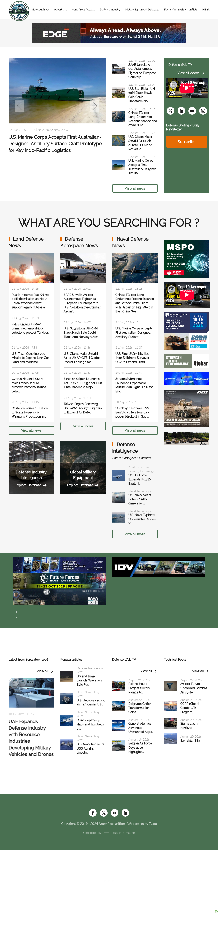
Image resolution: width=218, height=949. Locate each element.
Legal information (123, 832)
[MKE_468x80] (59, 596)
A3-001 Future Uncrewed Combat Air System (193, 688)
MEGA (205, 9)
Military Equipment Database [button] (142, 9)
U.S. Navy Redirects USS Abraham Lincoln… (90, 748)
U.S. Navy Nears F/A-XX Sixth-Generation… (139, 499)
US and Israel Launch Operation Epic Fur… (89, 680)
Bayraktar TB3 (190, 740)
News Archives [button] (41, 9)
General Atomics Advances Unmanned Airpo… (140, 728)
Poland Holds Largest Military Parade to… (139, 688)
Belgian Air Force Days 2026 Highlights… (140, 747)
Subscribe (187, 142)
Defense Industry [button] (110, 9)
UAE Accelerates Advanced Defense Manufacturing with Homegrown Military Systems (31, 735)
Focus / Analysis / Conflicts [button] (180, 9)
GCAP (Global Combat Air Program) (189, 708)
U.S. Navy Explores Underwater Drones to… (142, 519)
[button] (19, 106)
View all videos (188, 73)
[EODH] (187, 330)
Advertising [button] (60, 9)
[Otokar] (187, 360)
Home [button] (12, 9)
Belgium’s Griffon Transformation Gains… (139, 708)
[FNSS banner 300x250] (187, 408)
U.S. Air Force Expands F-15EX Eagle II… (139, 479)
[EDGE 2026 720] (109, 32)
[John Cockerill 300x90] (187, 438)
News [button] (23, 9)
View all (42, 671)
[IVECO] (158, 567)
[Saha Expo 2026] (59, 565)
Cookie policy (92, 832)
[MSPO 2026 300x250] (187, 258)
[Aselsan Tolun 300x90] (187, 378)
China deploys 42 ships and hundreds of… (90, 724)
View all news (135, 188)
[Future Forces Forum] (59, 581)
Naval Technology (139, 491)
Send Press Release (83, 9)
